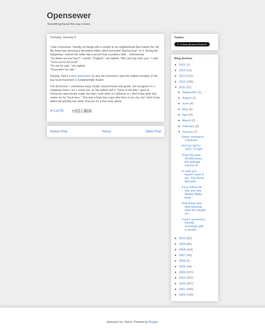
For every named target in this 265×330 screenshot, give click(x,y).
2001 (182, 289)
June (186, 103)
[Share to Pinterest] (90, 111)
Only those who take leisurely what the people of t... (194, 208)
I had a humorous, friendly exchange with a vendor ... (194, 224)
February (188, 126)
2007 (182, 255)
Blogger (153, 321)
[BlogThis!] (78, 111)
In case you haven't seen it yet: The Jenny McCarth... (193, 176)
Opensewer (69, 15)
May (185, 109)
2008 (182, 249)
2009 (182, 244)
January (188, 131)
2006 (182, 260)
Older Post (153, 131)
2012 (182, 81)
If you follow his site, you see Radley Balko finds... (192, 192)
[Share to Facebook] (86, 111)
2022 (182, 64)
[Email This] (74, 111)
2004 (182, 272)
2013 (182, 75)
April (185, 114)
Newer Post (58, 131)
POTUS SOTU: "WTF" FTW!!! (192, 147)
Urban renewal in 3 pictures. (193, 138)
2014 (182, 70)
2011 (182, 87)
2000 (182, 294)
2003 (182, 277)
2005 (182, 266)
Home (106, 131)
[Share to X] (82, 111)
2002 (182, 283)
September (190, 92)
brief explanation (81, 75)
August (187, 97)
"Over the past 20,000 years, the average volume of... (192, 160)
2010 (182, 238)
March (187, 120)
